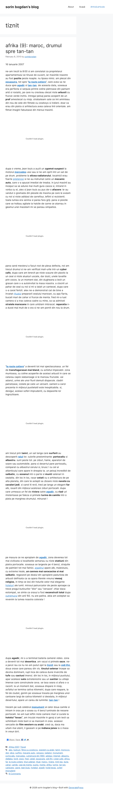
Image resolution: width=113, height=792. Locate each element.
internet (56, 756)
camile (15, 765)
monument (58, 753)
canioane (10, 767)
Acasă (82, 6)
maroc (44, 762)
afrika (49, 765)
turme (55, 765)
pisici (21, 759)
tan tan (62, 765)
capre (17, 767)
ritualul (17, 293)
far (7, 762)
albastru (65, 756)
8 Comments (15, 774)
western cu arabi (46, 750)
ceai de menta (25, 765)
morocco (65, 750)
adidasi (49, 756)
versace (40, 753)
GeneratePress (76, 787)
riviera (51, 762)
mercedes (20, 756)
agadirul (39, 567)
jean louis (25, 767)
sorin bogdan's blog (22, 7)
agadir (42, 767)
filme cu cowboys (29, 750)
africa (66, 759)
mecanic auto (29, 753)
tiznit (16, 759)
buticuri (17, 750)
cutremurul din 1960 (35, 756)
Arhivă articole (98, 6)
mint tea (59, 762)
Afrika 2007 (14, 747)
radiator (48, 753)
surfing (18, 753)
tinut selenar (29, 762)
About (71, 6)
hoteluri (10, 585)
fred (27, 759)
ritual (38, 762)
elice (12, 753)
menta (42, 765)
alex (10, 750)
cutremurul (11, 595)
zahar (8, 765)
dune (66, 762)
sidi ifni (49, 759)
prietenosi (18, 179)
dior (7, 753)
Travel (23, 747)
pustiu (35, 765)
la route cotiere (16, 762)
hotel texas (51, 767)
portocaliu (10, 756)
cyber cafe (58, 759)
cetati (32, 759)
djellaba (9, 759)
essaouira (40, 759)
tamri (57, 750)
